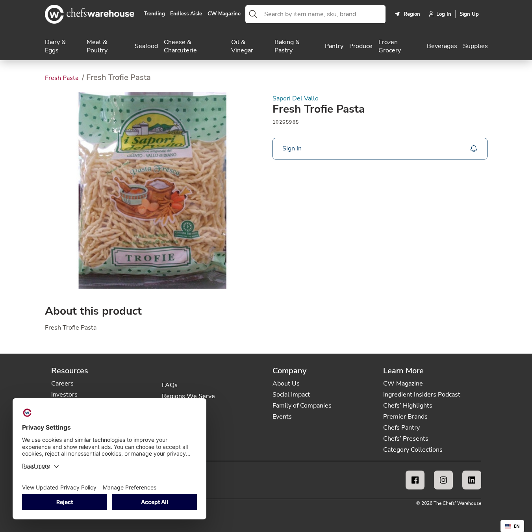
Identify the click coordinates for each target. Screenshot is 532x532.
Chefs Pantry (401, 427)
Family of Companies (302, 405)
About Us (286, 383)
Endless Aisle (186, 14)
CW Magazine (224, 14)
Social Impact (291, 394)
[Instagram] (443, 480)
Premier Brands (405, 416)
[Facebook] (415, 480)
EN (517, 526)
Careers (62, 383)
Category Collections (413, 450)
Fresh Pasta (62, 78)
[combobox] (323, 14)
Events (282, 416)
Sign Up (469, 14)
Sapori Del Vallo (295, 98)
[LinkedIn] (471, 480)
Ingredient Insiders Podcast (421, 394)
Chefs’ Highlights (407, 405)
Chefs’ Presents (405, 439)
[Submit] (253, 14)
